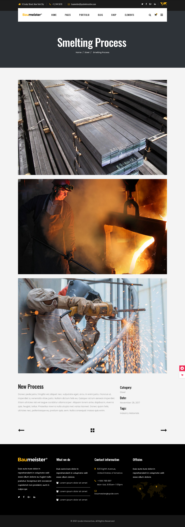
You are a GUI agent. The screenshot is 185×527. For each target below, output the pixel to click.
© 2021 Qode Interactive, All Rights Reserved (92, 521)
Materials (134, 413)
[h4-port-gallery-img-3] (92, 127)
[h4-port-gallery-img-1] (92, 325)
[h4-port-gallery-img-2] (92, 226)
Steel (87, 52)
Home (79, 52)
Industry (124, 413)
